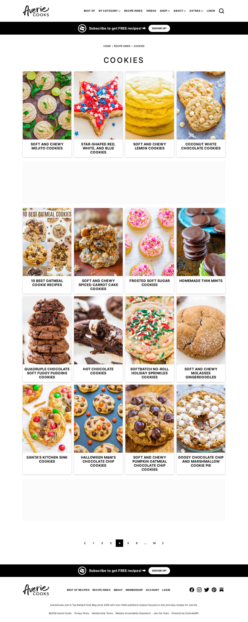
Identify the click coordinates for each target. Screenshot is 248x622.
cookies (139, 46)
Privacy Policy (81, 613)
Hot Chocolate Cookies (98, 371)
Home (107, 46)
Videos (151, 10)
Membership (134, 589)
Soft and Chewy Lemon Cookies (149, 146)
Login (211, 10)
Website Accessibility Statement (133, 613)
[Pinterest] (214, 589)
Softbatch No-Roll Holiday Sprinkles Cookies (149, 373)
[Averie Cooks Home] (36, 10)
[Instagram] (199, 589)
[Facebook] (192, 589)
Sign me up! (159, 28)
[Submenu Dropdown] (119, 11)
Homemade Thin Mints (201, 281)
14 (155, 544)
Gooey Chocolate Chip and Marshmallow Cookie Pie (201, 461)
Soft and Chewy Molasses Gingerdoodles (201, 373)
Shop (163, 10)
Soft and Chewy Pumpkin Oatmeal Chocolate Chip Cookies (149, 463)
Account (152, 589)
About (178, 10)
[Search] (221, 11)
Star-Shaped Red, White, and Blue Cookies (98, 148)
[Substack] (221, 589)
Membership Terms (102, 613)
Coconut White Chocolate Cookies (201, 146)
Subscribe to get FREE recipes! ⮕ (117, 28)
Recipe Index (133, 10)
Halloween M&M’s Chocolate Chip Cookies (98, 461)
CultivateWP (191, 613)
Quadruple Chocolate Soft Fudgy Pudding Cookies (47, 373)
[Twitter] (206, 589)
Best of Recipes (78, 589)
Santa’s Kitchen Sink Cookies (47, 459)
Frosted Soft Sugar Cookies (149, 283)
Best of (89, 10)
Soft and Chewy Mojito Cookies (47, 146)
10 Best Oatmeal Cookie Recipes (47, 283)
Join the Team (161, 613)
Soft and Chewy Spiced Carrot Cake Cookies (98, 285)
